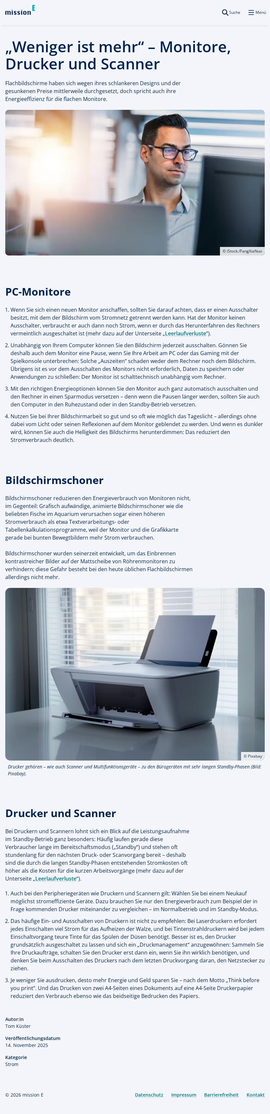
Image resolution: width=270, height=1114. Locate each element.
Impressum (183, 1095)
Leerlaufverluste (185, 333)
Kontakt (256, 1095)
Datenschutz (149, 1095)
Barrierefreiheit (221, 1095)
